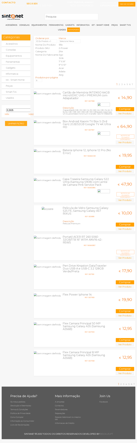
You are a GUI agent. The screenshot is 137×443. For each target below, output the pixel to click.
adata (62, 71)
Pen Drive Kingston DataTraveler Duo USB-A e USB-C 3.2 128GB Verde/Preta (85, 268)
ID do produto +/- (43, 41)
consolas (11, 49)
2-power (63, 48)
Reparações (60, 413)
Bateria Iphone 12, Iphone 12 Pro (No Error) (87, 152)
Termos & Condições (19, 409)
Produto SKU (42, 48)
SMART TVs (125, 25)
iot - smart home (15, 79)
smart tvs (11, 91)
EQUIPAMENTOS (39, 25)
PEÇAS (114, 25)
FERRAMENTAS (56, 25)
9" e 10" (62, 64)
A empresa (59, 402)
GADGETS (69, 25)
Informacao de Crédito (64, 423)
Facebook (103, 402)
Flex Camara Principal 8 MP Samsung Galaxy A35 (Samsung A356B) (84, 355)
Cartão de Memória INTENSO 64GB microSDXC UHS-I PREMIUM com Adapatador (86, 95)
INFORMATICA (83, 25)
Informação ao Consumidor (22, 421)
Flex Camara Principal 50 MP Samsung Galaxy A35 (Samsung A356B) (84, 326)
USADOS (62, 30)
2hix (61, 51)
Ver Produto (124, 113)
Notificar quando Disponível (125, 136)
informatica (12, 73)
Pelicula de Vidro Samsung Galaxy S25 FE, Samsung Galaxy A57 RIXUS (85, 210)
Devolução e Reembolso (20, 405)
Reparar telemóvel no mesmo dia (68, 418)
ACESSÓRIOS (11, 25)
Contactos (59, 405)
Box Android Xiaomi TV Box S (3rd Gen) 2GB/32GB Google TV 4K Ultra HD (87, 124)
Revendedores (61, 409)
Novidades (73, 30)
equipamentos (14, 55)
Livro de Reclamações (19, 425)
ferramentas (13, 61)
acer (61, 68)
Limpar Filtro (16, 123)
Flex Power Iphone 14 (77, 294)
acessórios (12, 43)
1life (61, 44)
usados (10, 97)
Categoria (40, 51)
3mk (61, 58)
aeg (61, 74)
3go (61, 54)
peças (9, 85)
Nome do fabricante (46, 54)
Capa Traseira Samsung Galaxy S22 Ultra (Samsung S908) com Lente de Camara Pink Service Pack (86, 182)
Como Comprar (16, 417)
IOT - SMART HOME (100, 25)
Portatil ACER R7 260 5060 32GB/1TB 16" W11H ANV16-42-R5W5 (82, 239)
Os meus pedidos (17, 402)
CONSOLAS (24, 25)
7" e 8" (62, 61)
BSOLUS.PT (106, 433)
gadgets (10, 67)
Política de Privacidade (20, 413)
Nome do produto (45, 44)
